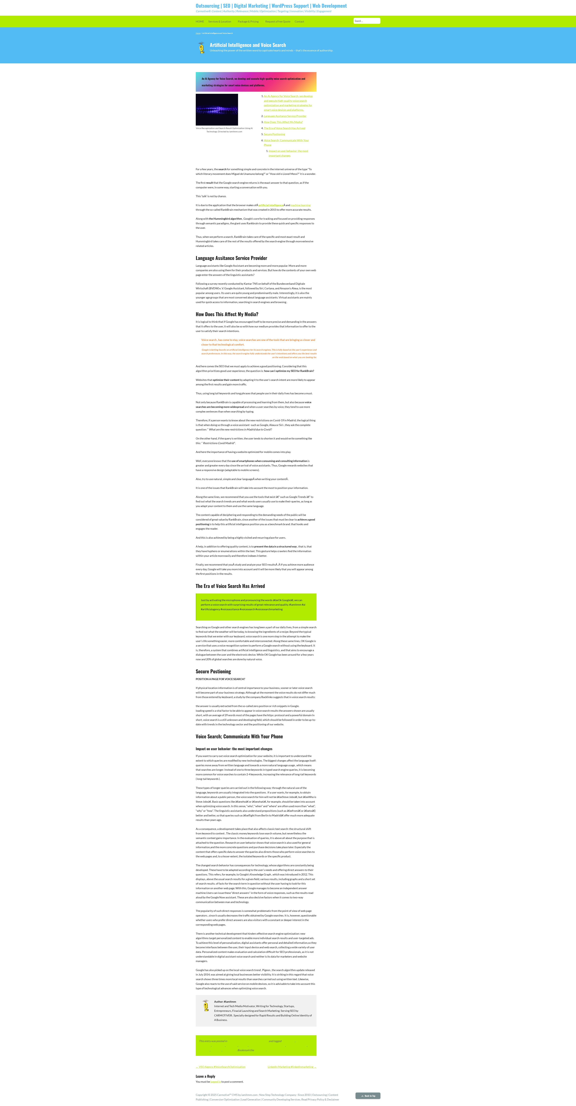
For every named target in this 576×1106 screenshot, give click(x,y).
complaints (288, 1041)
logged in (215, 1081)
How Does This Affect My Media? (283, 122)
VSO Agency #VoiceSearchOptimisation (220, 1066)
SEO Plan (216, 1050)
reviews (243, 1045)
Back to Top (369, 1095)
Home (198, 33)
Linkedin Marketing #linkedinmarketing (292, 1066)
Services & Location (219, 21)
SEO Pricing (229, 1050)
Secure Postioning (274, 134)
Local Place (218, 1045)
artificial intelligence (271, 205)
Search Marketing (296, 1045)
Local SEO (232, 1045)
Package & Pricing (248, 21)
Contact (299, 21)
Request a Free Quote (277, 21)
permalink (260, 1050)
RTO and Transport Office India (267, 1045)
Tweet (204, 618)
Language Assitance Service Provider (285, 116)
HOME (200, 21)
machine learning (300, 205)
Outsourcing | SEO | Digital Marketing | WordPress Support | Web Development (271, 5)
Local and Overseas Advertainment (248, 1041)
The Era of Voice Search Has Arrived (284, 128)
